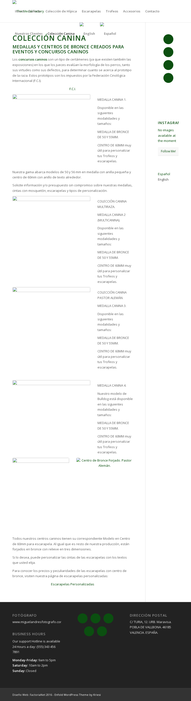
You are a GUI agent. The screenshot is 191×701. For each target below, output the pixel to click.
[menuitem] (19, 11)
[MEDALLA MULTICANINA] (51, 234)
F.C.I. (72, 89)
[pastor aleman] (51, 333)
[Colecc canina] (40, 495)
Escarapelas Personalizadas (72, 584)
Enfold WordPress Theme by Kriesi (77, 695)
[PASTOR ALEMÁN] (104, 496)
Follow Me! (168, 151)
